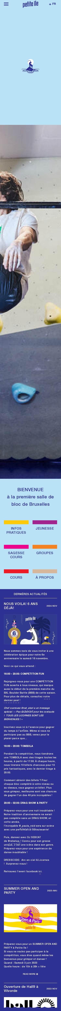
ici (23, 727)
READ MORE (29, 974)
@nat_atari (27, 708)
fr (54, 4)
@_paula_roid (27, 826)
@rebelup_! (14, 841)
